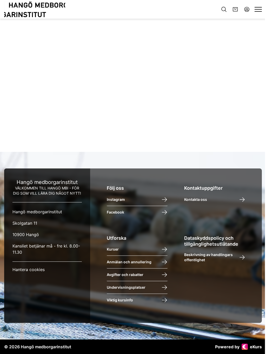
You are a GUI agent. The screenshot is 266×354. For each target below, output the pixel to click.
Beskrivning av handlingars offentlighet (208, 257)
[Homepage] (34, 9)
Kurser (113, 249)
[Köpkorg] (235, 9)
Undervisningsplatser (126, 287)
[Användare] (246, 9)
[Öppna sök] (224, 9)
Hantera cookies (28, 269)
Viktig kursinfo (120, 300)
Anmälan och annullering (129, 262)
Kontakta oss (195, 199)
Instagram (116, 199)
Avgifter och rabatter (125, 274)
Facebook (115, 212)
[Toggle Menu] (258, 9)
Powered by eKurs (238, 346)
